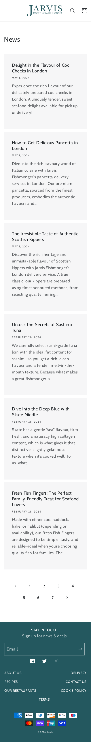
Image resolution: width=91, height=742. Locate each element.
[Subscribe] (80, 649)
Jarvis (50, 732)
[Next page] (67, 598)
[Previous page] (15, 586)
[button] (7, 11)
